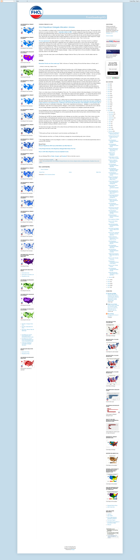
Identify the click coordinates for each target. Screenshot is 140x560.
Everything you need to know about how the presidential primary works (27, 336)
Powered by (108, 78)
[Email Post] (56, 159)
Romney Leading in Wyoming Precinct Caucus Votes (113, 161)
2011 (109, 279)
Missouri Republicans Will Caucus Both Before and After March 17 (55, 145)
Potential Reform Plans (112, 505)
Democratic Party (25, 352)
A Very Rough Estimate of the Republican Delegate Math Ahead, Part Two (57, 148)
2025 (109, 86)
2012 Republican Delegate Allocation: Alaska (113, 145)
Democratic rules (25, 272)
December (111, 112)
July (110, 121)
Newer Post (41, 172)
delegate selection (77, 161)
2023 (109, 89)
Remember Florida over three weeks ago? (49, 63)
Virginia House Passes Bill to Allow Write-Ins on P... (113, 255)
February (111, 131)
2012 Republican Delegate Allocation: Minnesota (113, 246)
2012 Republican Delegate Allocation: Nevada (113, 269)
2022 (109, 91)
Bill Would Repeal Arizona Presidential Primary (113, 216)
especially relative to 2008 (65, 32)
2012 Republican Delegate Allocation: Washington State (113, 169)
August (110, 119)
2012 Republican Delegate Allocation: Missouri (113, 242)
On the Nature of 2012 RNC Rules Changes (113, 158)
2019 (109, 97)
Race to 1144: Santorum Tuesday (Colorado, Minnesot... (113, 234)
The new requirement (44, 41)
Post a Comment (44, 169)
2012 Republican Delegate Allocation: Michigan (113, 212)
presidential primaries (85, 161)
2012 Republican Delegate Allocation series (61, 161)
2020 (109, 95)
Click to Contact (109, 35)
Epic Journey (111, 313)
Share (40, 162)
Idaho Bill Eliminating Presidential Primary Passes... (113, 225)
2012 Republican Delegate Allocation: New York (113, 204)
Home (70, 172)
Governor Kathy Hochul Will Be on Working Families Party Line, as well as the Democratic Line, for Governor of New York (113, 308)
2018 (109, 99)
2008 (109, 285)
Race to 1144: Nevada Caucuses (113, 258)
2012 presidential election (47, 161)
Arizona (71, 161)
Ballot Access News (112, 304)
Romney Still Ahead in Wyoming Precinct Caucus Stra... (113, 149)
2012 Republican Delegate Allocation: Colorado (113, 250)
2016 (109, 103)
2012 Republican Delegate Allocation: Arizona (57, 27)
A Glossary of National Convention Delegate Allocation (27, 344)
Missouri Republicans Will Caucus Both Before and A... (113, 178)
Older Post (98, 172)
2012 (109, 110)
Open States (110, 515)
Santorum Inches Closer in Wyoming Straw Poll (113, 137)
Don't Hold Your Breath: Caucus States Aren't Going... (113, 229)
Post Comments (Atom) (50, 174)
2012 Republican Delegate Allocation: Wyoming (113, 165)
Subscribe (113, 73)
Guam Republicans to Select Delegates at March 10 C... (113, 192)
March (110, 129)
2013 (109, 108)
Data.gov (109, 524)
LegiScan (109, 514)
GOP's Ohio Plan (111, 507)
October (110, 116)
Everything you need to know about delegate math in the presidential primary (27, 340)
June (110, 123)
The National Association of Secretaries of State (113, 522)
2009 (109, 283)
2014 (109, 106)
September (111, 118)
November (111, 114)
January (110, 277)
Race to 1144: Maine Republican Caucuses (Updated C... (113, 187)
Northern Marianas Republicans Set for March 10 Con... (113, 238)
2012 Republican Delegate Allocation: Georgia (113, 141)
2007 (109, 287)
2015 (109, 104)
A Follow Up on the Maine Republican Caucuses (113, 200)
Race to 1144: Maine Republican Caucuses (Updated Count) (53, 151)
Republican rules (25, 276)
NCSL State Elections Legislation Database (112, 518)
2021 (109, 93)
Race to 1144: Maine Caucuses (113, 222)
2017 (109, 101)
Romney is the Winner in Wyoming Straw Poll (113, 133)
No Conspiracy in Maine (113, 219)
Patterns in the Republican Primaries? (111, 154)
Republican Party (93, 161)
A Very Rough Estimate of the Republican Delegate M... (113, 182)
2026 (109, 84)
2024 (109, 87)
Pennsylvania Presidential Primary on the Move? (113, 262)
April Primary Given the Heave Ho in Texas (113, 208)
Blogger (73, 549)
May (110, 125)
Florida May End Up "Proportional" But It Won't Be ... (113, 274)
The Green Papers (111, 520)
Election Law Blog (112, 293)
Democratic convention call (28, 274)
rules (98, 161)
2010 (109, 281)
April (110, 127)
